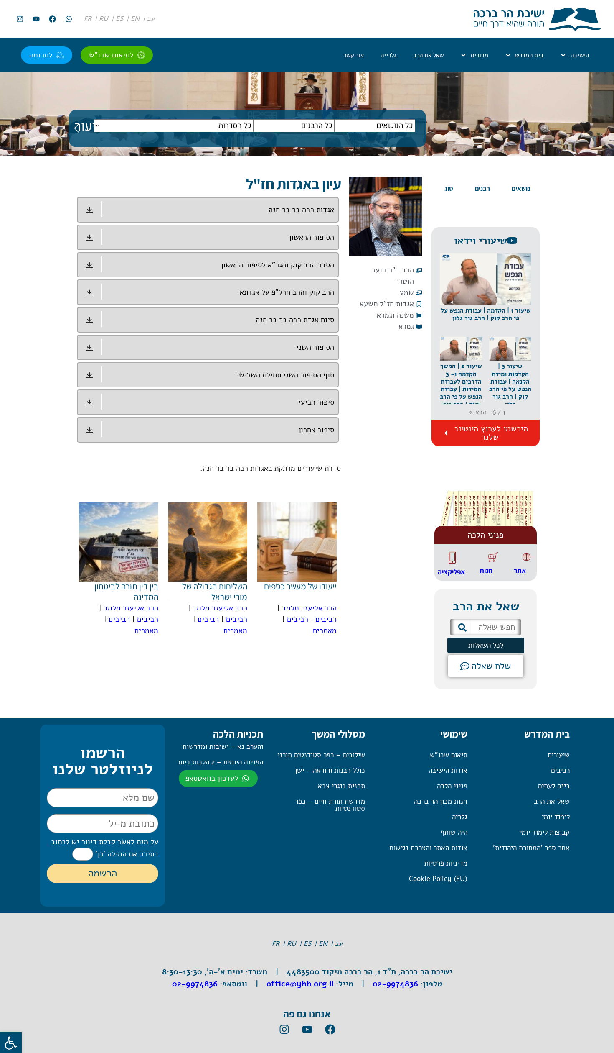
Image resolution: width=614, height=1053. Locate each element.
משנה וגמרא (395, 315)
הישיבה (580, 55)
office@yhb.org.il (300, 984)
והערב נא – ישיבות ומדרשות (223, 746)
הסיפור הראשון (311, 237)
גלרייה (388, 55)
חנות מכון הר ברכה (440, 801)
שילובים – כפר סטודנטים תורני (321, 755)
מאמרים (325, 630)
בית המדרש (529, 55)
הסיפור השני (315, 347)
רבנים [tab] (482, 188)
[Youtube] (36, 19)
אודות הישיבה (448, 770)
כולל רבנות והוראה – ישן (330, 770)
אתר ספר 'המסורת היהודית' (531, 848)
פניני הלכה (452, 786)
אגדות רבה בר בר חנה (301, 210)
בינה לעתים (554, 786)
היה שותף (454, 832)
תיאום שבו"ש (448, 755)
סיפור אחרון (316, 430)
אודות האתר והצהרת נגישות (428, 848)
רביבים (326, 619)
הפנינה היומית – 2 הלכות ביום (220, 762)
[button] (485, 295)
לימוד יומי (556, 817)
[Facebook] (52, 19)
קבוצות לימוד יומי (545, 832)
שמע (407, 292)
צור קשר (353, 55)
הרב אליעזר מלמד (309, 608)
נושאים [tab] (521, 188)
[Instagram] (20, 19)
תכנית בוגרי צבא (341, 786)
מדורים (479, 55)
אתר (520, 570)
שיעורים (559, 755)
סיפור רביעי (316, 402)
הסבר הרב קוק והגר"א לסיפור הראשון (277, 265)
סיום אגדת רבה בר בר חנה (295, 320)
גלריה (459, 817)
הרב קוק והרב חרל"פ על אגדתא (287, 292)
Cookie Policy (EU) (438, 879)
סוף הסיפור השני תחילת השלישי (285, 375)
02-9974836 (395, 984)
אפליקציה (451, 571)
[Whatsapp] (68, 19)
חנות (486, 570)
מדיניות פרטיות (445, 863)
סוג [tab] (448, 188)
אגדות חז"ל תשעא (387, 304)
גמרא (406, 326)
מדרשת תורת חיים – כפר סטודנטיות (330, 805)
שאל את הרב (428, 55)
